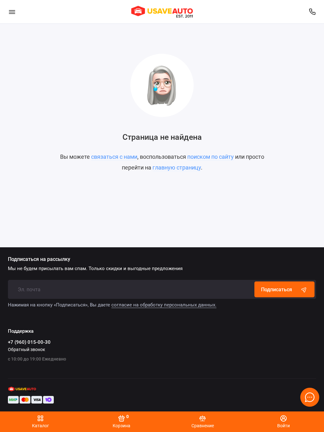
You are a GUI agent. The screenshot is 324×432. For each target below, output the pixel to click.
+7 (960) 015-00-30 (29, 342)
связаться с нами (114, 156)
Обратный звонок (26, 349)
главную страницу (177, 167)
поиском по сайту (210, 156)
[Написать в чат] (309, 397)
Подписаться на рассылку (39, 259)
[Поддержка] (312, 11)
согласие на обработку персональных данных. (163, 305)
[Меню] (12, 11)
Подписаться (276, 290)
